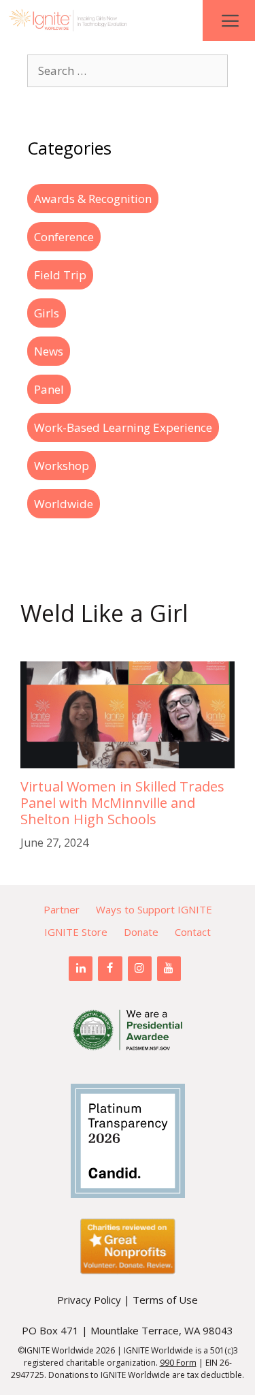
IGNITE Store (75, 932)
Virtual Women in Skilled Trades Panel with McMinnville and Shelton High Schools (122, 802)
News (48, 351)
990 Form (178, 1362)
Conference (64, 237)
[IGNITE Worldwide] (68, 20)
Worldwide (63, 504)
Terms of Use (165, 1299)
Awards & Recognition (93, 198)
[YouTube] (169, 968)
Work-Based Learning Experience (123, 427)
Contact (193, 932)
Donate (141, 932)
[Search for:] (127, 70)
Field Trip (60, 275)
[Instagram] (140, 968)
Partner (62, 909)
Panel (49, 389)
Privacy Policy (89, 1299)
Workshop (61, 465)
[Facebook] (110, 968)
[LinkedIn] (80, 968)
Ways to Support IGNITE (154, 909)
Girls (46, 313)
